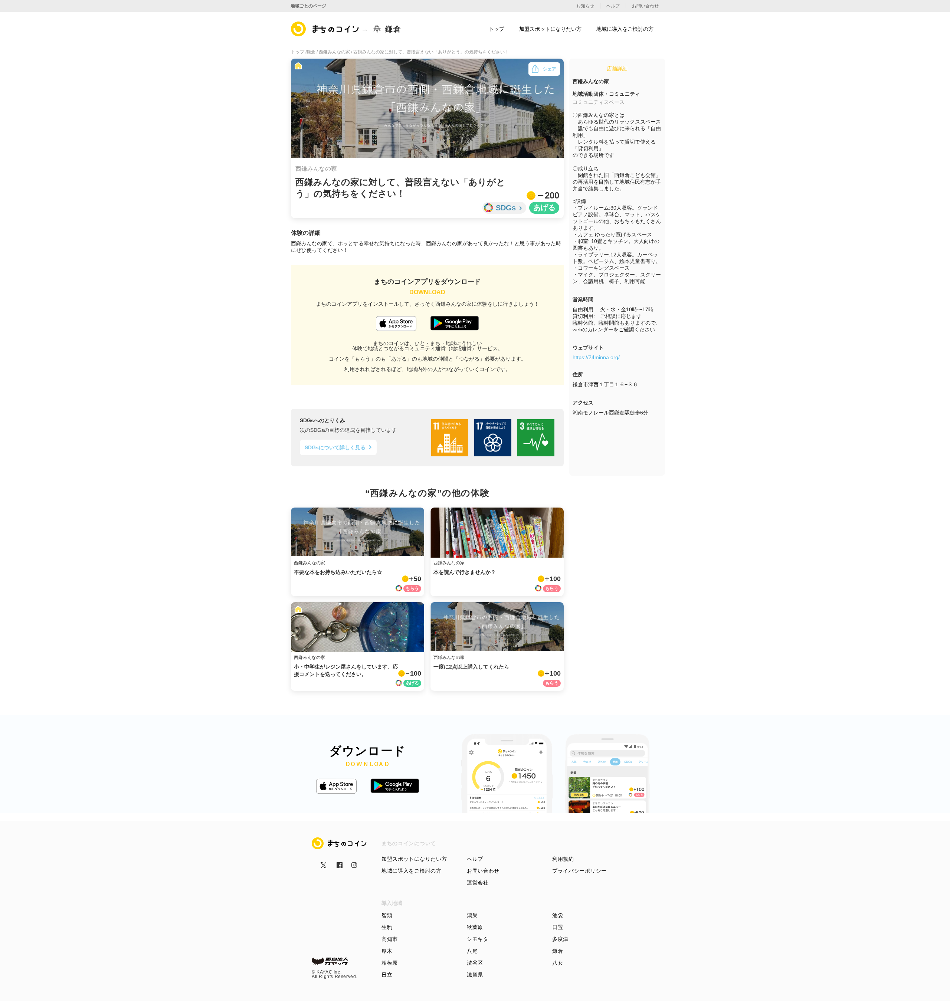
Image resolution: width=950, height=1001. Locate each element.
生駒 (386, 927)
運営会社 (478, 883)
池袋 (557, 915)
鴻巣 (472, 915)
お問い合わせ (483, 871)
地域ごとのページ (308, 6)
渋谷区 (475, 963)
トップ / (299, 52)
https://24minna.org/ (596, 357)
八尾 (472, 951)
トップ (496, 29)
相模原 (389, 963)
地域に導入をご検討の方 (411, 871)
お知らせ (585, 6)
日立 (386, 975)
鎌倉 (557, 951)
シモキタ (478, 939)
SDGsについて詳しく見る (335, 447)
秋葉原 (475, 927)
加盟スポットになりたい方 (414, 859)
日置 (557, 927)
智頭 (386, 915)
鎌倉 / (313, 52)
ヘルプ (475, 859)
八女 (557, 963)
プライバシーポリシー (579, 871)
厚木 (386, 951)
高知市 (389, 939)
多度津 (560, 939)
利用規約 (563, 859)
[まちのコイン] (325, 29)
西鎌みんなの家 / (336, 52)
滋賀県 (475, 975)
